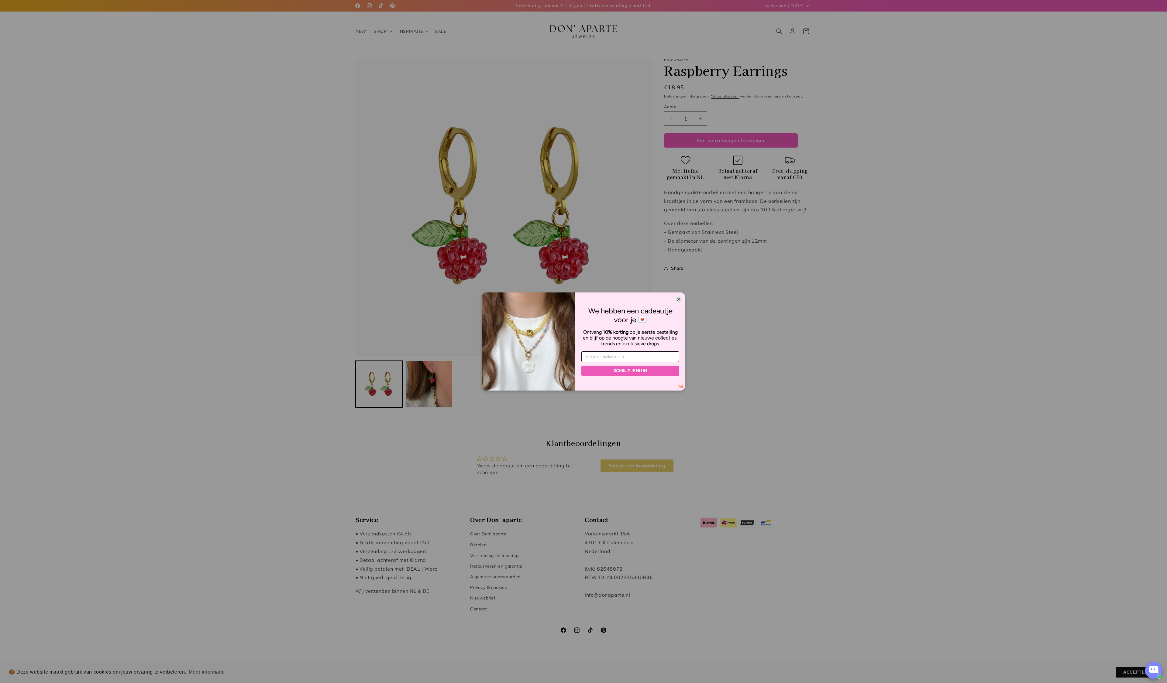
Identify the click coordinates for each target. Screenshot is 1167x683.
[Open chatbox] (1153, 670)
